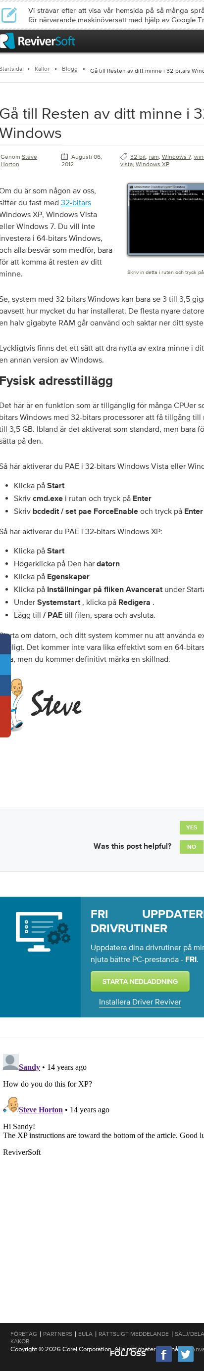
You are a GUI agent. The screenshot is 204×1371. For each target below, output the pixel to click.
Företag (23, 1333)
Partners (57, 1333)
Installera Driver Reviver (140, 1001)
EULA (85, 1333)
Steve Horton (18, 160)
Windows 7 (176, 156)
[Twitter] (186, 1361)
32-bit (138, 156)
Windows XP (152, 164)
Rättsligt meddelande (134, 1333)
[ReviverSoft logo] (37, 41)
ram (154, 156)
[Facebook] (164, 1361)
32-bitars (76, 202)
